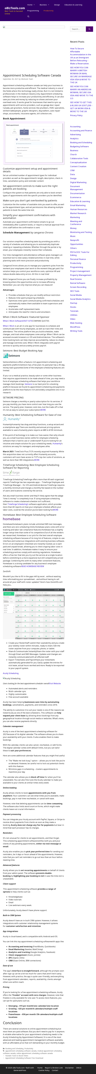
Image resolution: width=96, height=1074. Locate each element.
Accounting (75, 126)
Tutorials (74, 311)
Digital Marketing (78, 182)
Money (73, 228)
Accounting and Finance (81, 130)
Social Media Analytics (80, 299)
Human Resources (78, 209)
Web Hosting (76, 323)
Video (72, 319)
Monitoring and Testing (81, 232)
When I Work (8, 326)
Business (43, 5)
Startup (73, 303)
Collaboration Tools (79, 158)
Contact (55, 1070)
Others (73, 248)
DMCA (78, 1067)
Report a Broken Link (54, 1067)
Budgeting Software (79, 146)
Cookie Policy (44, 1070)
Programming (33, 10)
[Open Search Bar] (28, 16)
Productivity (49, 10)
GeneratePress (20, 1070)
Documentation (77, 193)
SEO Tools (74, 291)
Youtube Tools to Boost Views (16, 1056)
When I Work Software (13, 321)
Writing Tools (76, 331)
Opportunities (76, 244)
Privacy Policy (76, 115)
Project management (80, 271)
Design (57, 5)
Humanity (57, 443)
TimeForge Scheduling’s (17, 504)
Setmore (29, 384)
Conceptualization (78, 162)
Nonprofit (74, 240)
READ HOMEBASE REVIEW (32, 566)
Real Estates (76, 279)
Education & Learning (73, 5)
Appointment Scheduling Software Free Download (24, 1058)
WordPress (75, 327)
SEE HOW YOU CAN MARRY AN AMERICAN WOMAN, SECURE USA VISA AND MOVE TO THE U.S (81, 92)
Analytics (74, 138)
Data (72, 174)
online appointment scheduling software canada (35, 1053)
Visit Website (55, 683)
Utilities (73, 315)
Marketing (75, 217)
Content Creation (78, 166)
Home (29, 5)
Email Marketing (77, 205)
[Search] (89, 29)
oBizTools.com (15, 8)
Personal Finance (78, 259)
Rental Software (77, 283)
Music (73, 236)
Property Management (81, 275)
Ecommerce (75, 197)
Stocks (73, 307)
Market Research (78, 213)
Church (73, 154)
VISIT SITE (27, 321)
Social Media (76, 295)
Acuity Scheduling (10, 673)
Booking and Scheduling (14, 1048)
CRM (72, 170)
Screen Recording (78, 287)
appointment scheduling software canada (21, 1051)
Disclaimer (69, 1067)
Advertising (75, 134)
